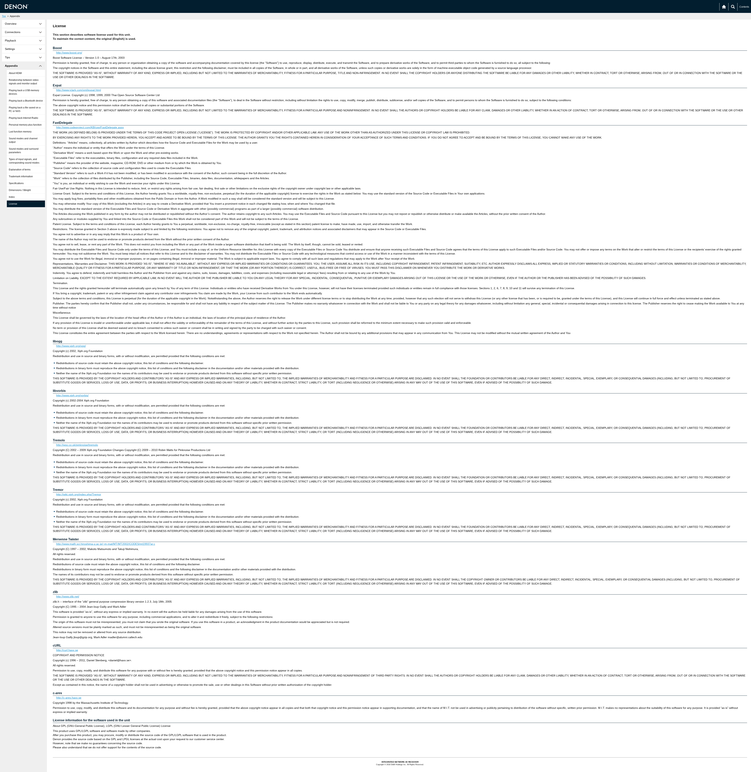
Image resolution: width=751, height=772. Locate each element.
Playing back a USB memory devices (24, 92)
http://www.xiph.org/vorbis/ (72, 395)
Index (12, 197)
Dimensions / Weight (20, 190)
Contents (744, 6)
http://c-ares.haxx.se (68, 697)
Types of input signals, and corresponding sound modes (24, 161)
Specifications (16, 183)
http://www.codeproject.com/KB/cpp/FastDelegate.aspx (90, 127)
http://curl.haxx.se (67, 650)
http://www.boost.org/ (69, 52)
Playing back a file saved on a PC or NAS (24, 109)
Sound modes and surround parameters (24, 151)
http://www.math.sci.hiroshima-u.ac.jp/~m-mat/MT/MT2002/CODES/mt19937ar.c (105, 543)
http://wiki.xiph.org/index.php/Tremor (78, 494)
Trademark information (21, 176)
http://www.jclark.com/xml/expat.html (78, 90)
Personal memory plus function (25, 124)
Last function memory (20, 131)
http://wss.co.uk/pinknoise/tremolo (77, 444)
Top (4, 16)
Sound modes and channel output (23, 140)
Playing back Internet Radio (23, 118)
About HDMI (15, 73)
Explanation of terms (20, 169)
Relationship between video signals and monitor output (24, 82)
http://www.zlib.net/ (67, 596)
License (13, 203)
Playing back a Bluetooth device (26, 100)
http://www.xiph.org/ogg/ (71, 345)
